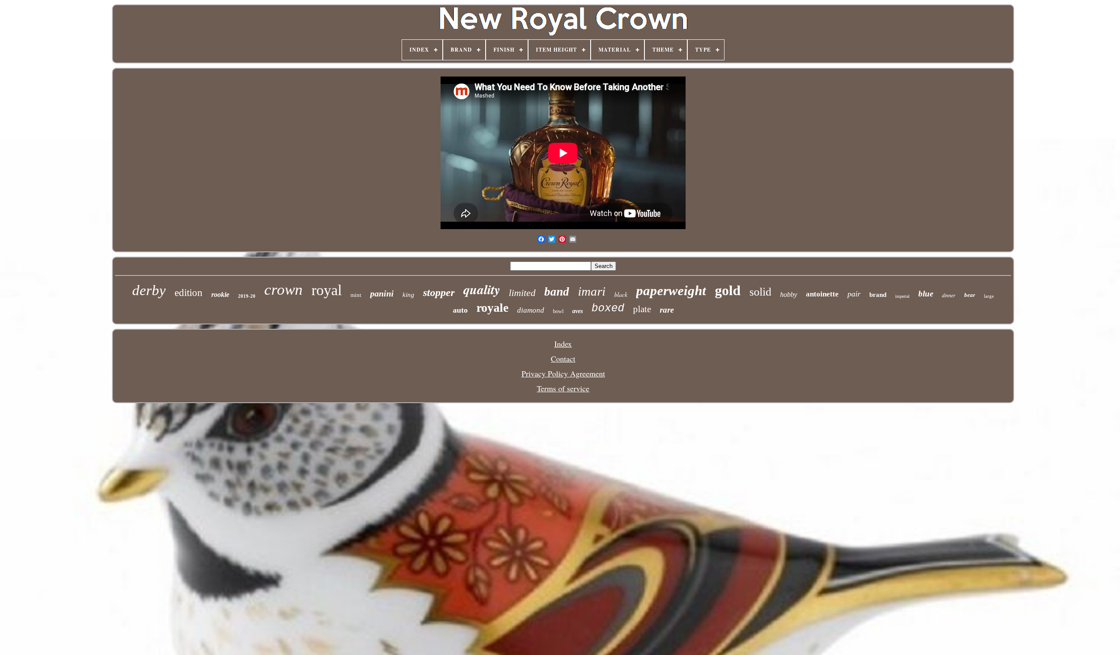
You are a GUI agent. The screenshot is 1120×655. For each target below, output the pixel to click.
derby (149, 290)
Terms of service (563, 388)
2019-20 (247, 296)
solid (760, 292)
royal (327, 290)
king (408, 294)
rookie (220, 294)
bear (969, 295)
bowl (558, 311)
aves (577, 311)
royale (492, 307)
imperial (902, 296)
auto (460, 310)
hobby (788, 294)
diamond (530, 310)
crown (283, 289)
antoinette (822, 294)
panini (382, 293)
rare (667, 309)
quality (481, 289)
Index (563, 343)
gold (728, 290)
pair (854, 293)
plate (642, 309)
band (556, 291)
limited (522, 292)
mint (355, 295)
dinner (949, 295)
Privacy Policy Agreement (563, 373)
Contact (563, 358)
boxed (608, 308)
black (620, 294)
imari (592, 291)
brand (877, 294)
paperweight (671, 290)
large (989, 296)
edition (189, 292)
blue (925, 293)
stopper (439, 292)
